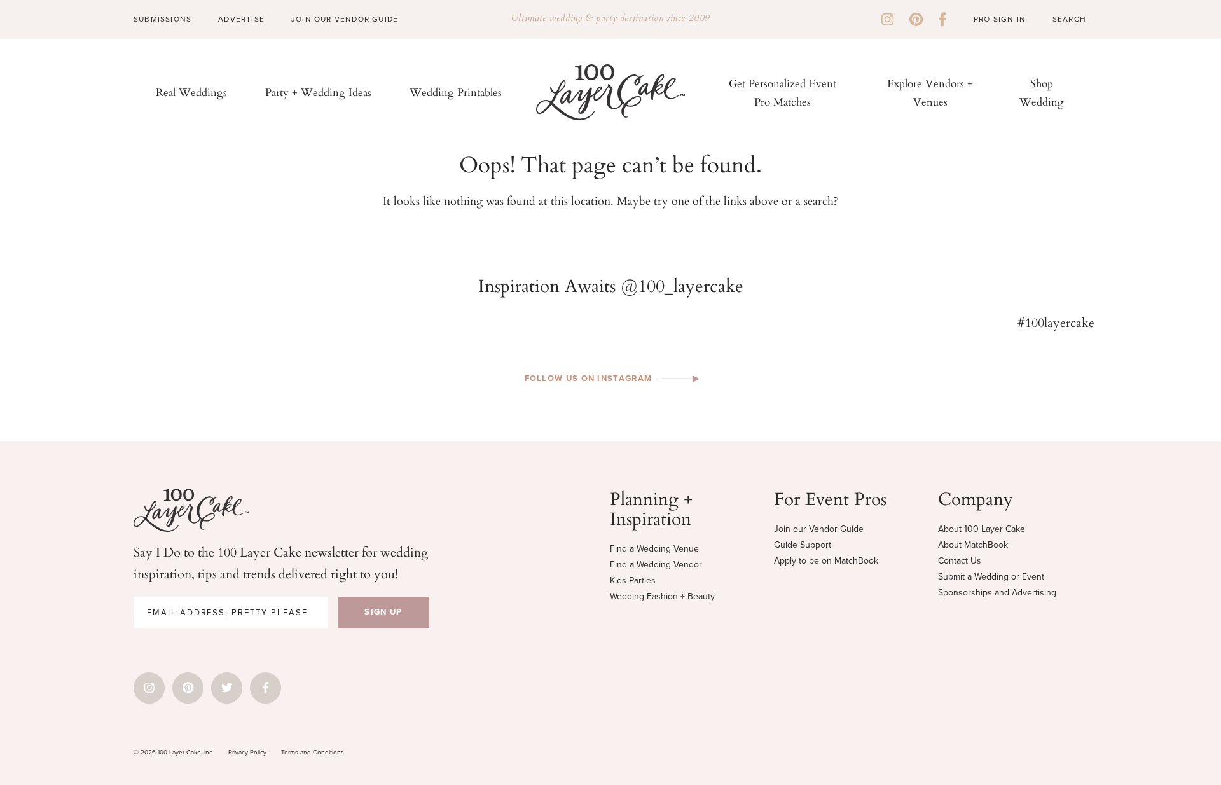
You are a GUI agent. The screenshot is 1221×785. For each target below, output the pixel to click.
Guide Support (802, 545)
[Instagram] (887, 19)
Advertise (241, 19)
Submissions (162, 19)
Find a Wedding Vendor (656, 564)
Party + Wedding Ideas (318, 92)
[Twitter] (226, 688)
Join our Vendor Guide (819, 529)
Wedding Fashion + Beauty (662, 596)
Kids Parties (633, 580)
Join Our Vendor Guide (344, 19)
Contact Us (959, 560)
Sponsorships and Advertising (997, 592)
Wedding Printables (456, 92)
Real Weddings (191, 92)
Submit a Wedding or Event (991, 576)
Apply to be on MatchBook (826, 560)
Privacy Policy (247, 752)
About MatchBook (973, 545)
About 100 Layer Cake (981, 529)
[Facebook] (942, 19)
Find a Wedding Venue (654, 548)
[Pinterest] (916, 19)
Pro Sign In (1000, 19)
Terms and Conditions (312, 752)
